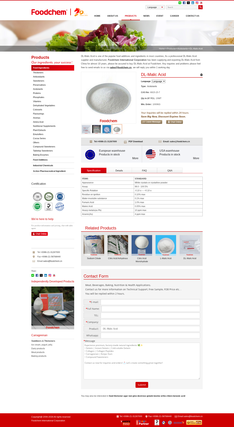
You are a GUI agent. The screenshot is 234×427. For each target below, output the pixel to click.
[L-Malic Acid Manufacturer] (166, 254)
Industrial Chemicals (43, 165)
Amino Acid (38, 122)
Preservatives (39, 85)
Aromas (36, 118)
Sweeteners (38, 81)
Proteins (37, 93)
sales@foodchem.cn (52, 261)
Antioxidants (39, 77)
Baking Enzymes (41, 155)
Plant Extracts (39, 130)
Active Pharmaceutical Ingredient (49, 171)
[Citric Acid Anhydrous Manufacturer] (118, 254)
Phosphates (38, 97)
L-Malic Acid (165, 258)
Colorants (37, 109)
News (146, 16)
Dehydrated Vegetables (44, 105)
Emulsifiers (38, 134)
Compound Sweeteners (44, 146)
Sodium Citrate (94, 258)
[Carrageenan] (52, 329)
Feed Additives (40, 160)
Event (159, 16)
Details (119, 170)
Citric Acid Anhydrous (118, 258)
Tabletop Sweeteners (43, 151)
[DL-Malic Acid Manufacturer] (190, 254)
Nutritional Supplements (44, 126)
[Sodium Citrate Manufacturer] (94, 254)
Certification (38, 183)
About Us (112, 16)
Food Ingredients (41, 68)
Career (174, 16)
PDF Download (135, 141)
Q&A (169, 170)
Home (97, 16)
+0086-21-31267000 (50, 252)
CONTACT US (192, 16)
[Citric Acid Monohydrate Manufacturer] (142, 254)
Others (36, 142)
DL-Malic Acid (189, 258)
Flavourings (38, 114)
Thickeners (38, 72)
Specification (94, 170)
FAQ (144, 170)
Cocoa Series (39, 138)
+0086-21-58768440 (51, 256)
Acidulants (182, 48)
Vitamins (37, 101)
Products (131, 16)
